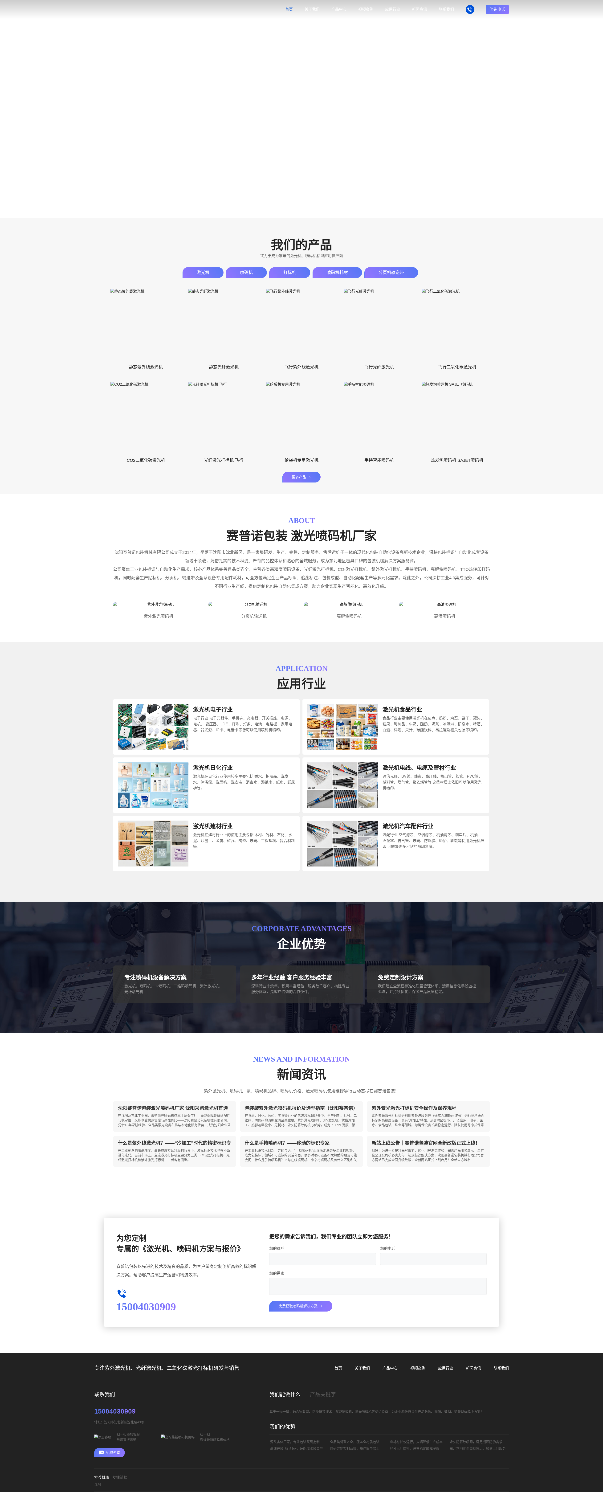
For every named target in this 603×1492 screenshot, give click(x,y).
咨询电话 (497, 9)
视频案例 (417, 1368)
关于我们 (362, 1368)
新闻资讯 (473, 1368)
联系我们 (501, 1368)
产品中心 (390, 1368)
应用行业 (445, 1368)
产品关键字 (323, 1394)
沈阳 (97, 1484)
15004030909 (115, 1411)
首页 (116, 209)
